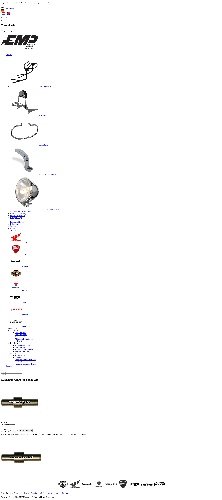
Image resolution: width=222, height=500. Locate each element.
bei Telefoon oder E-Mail (24, 349)
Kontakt (8, 366)
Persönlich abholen (22, 351)
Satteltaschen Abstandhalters (20, 211)
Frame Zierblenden (17, 222)
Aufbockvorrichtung (17, 220)
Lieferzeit (18, 341)
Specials (13, 226)
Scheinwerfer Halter (17, 216)
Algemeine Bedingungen (24, 339)
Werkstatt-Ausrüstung (18, 214)
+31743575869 (17, 3)
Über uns (9, 55)
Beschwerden (20, 356)
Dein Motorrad (9, 8)
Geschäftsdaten (20, 333)
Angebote (13, 228)
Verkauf (13, 230)
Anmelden (5, 18)
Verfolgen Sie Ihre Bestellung (25, 360)
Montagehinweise (21, 362)
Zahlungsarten (20, 347)
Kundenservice (11, 328)
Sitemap (65, 493)
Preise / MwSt (20, 337)
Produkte (9, 57)
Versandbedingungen (22, 345)
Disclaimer (35, 493)
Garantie (18, 358)
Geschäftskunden (21, 335)
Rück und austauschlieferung (25, 364)
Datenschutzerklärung (22, 493)
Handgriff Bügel (16, 218)
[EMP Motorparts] (19, 51)
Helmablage (14, 224)
